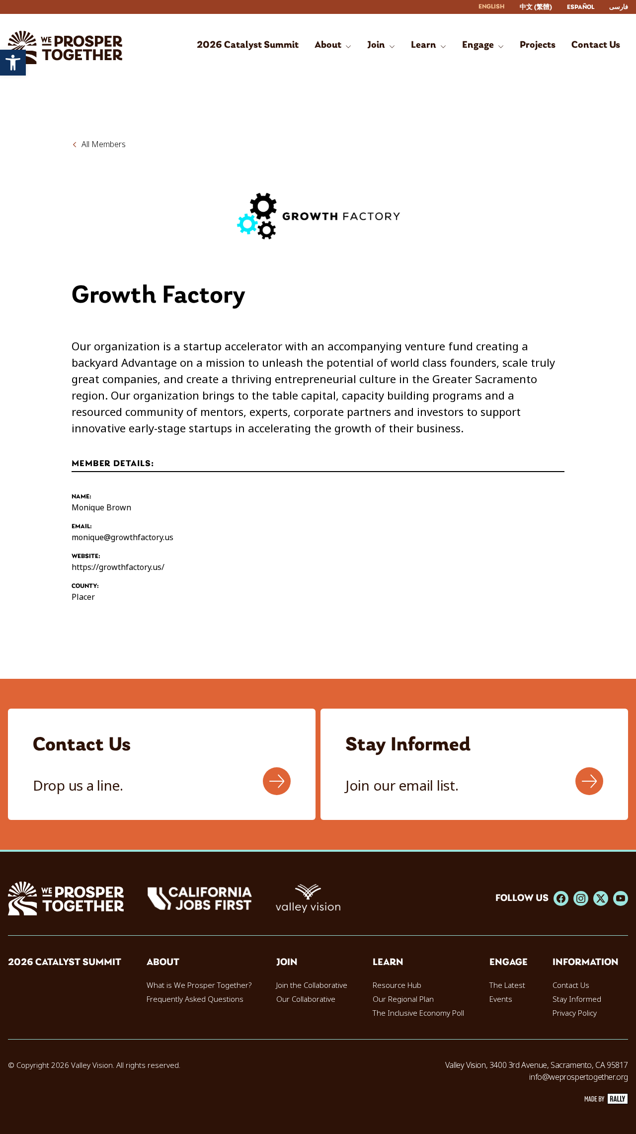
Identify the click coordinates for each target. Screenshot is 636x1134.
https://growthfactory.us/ (118, 567)
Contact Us (571, 985)
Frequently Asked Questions (195, 999)
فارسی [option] (618, 7)
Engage (508, 963)
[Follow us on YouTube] (620, 898)
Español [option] (580, 7)
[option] (535, 7)
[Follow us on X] (600, 898)
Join (287, 963)
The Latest (507, 985)
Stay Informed (577, 999)
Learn (388, 963)
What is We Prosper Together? (199, 985)
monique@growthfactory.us (122, 537)
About (163, 963)
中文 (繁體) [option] (536, 7)
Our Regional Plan (403, 999)
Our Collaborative (305, 999)
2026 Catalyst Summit (64, 963)
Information (586, 963)
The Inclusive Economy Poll (418, 1013)
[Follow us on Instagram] (580, 898)
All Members (103, 144)
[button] (13, 63)
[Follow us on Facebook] (561, 898)
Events (500, 999)
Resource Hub (397, 985)
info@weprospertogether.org (578, 1077)
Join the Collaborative (311, 985)
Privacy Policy (575, 1013)
